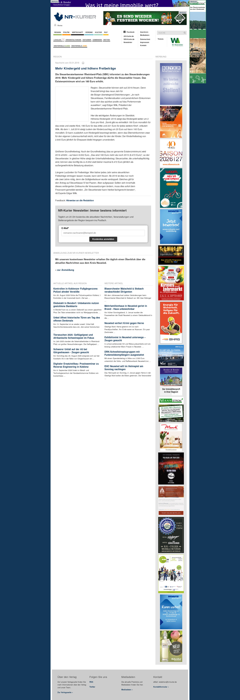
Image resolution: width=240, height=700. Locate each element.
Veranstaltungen (73, 40)
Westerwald (62, 46)
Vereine (89, 32)
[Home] (55, 25)
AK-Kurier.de (129, 36)
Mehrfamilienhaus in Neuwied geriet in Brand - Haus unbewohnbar (125, 307)
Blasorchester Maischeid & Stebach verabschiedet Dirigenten (124, 290)
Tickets (160, 39)
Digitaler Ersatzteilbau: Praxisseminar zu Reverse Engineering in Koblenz (76, 365)
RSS (91, 682)
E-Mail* (65, 228)
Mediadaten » (127, 689)
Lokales (58, 40)
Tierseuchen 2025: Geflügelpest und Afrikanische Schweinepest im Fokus (73, 336)
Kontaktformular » (161, 686)
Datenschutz (145, 39)
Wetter (106, 40)
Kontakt (143, 45)
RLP (106, 32)
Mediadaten (144, 35)
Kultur (98, 32)
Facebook (130, 32)
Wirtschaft (77, 32)
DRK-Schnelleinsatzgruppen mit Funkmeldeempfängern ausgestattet (124, 353)
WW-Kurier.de (129, 39)
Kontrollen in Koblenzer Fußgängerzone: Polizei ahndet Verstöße (75, 290)
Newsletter (128, 42)
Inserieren (144, 32)
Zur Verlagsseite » (65, 692)
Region (57, 32)
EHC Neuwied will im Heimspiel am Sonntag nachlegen (123, 367)
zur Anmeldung (65, 269)
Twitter (92, 686)
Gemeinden (97, 40)
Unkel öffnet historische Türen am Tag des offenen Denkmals (76, 319)
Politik (66, 32)
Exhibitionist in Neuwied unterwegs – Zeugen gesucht (125, 339)
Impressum (144, 42)
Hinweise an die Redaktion (80, 200)
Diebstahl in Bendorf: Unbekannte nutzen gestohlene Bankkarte (76, 304)
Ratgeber (87, 40)
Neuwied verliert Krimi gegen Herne (124, 323)
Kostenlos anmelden (103, 239)
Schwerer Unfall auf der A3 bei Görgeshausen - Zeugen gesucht (71, 350)
